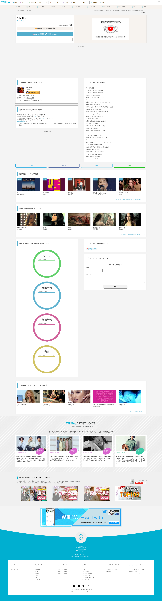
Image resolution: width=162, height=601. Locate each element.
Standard (108, 573)
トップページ (14, 569)
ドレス (36, 575)
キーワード (37, 579)
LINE (129, 165)
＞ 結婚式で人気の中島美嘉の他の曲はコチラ (133, 234)
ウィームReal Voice (86, 575)
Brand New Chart (133, 571)
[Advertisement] (81, 62)
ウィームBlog (85, 571)
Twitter (31, 165)
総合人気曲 (37, 569)
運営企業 (83, 589)
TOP (16, 10)
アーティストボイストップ (112, 569)
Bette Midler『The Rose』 (31, 100)
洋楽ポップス (30, 98)
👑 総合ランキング (45, 28)
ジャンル (37, 573)
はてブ (96, 165)
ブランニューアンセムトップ (136, 569)
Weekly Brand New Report (135, 573)
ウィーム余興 (85, 579)
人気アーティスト (62, 569)
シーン (36, 571)
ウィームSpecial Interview (88, 577)
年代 (36, 577)
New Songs (108, 571)
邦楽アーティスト (62, 571)
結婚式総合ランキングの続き (28, 174)
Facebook (64, 165)
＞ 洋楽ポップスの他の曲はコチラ (136, 411)
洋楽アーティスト (62, 573)
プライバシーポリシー (75, 589)
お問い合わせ (89, 589)
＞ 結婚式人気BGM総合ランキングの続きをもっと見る (130, 199)
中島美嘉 (22, 10)
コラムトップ (85, 569)
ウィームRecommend (87, 573)
